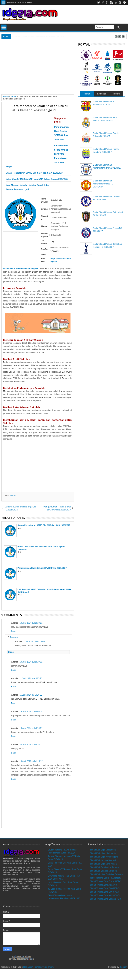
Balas (13, 631)
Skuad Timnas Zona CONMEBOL (105, 888)
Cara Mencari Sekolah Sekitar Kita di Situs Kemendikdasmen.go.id (40, 108)
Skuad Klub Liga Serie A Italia (103, 864)
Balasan (14, 637)
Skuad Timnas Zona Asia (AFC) (104, 885)
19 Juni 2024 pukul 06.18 (31, 711)
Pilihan (87, 94)
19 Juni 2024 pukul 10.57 (31, 728)
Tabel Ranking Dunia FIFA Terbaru (105, 878)
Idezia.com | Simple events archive (38, 967)
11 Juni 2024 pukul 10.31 (31, 695)
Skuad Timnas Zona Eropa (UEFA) (105, 881)
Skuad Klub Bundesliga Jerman (104, 867)
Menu (3, 2)
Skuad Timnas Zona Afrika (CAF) (105, 895)
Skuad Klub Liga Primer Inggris (104, 857)
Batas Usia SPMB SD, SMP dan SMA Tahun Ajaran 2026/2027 (37, 179)
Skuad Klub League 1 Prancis (103, 871)
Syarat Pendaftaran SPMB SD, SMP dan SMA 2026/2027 (34, 173)
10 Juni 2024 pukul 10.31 (31, 623)
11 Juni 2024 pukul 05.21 (31, 678)
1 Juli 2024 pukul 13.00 (34, 641)
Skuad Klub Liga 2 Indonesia (103, 853)
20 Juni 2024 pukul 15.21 (31, 744)
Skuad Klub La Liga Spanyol (103, 860)
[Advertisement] (37, 68)
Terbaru (116, 94)
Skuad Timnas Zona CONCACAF (105, 892)
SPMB (13, 495)
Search (118, 27)
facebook (103, 2)
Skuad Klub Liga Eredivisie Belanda (106, 874)
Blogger (123, 967)
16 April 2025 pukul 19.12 (31, 761)
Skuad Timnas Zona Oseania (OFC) (106, 899)
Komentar (101, 94)
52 (21, 595)
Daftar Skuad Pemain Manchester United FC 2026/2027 (103, 184)
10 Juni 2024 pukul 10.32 (31, 662)
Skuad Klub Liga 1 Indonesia (103, 850)
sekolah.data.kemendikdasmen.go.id (20, 269)
